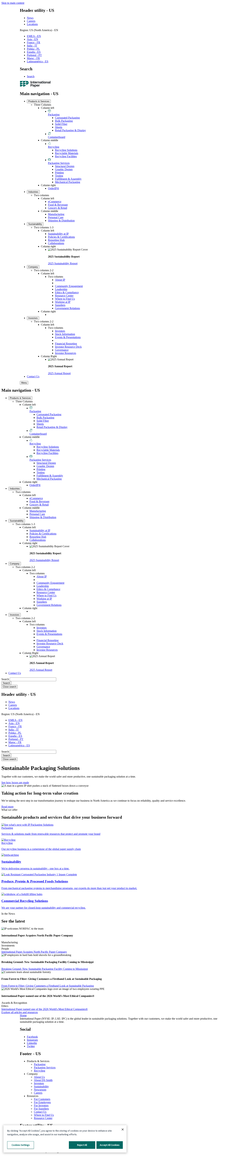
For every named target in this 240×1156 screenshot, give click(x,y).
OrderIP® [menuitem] (53, 188)
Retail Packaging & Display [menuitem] (70, 130)
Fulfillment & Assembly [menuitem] (68, 178)
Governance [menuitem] (62, 349)
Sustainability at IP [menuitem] (58, 233)
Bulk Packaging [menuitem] (64, 120)
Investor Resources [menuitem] (65, 353)
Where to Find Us (44, 1114)
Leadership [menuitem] (61, 289)
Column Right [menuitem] (49, 356)
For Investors (41, 1105)
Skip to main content (12, 2)
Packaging (40, 1064)
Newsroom (40, 1089)
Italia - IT (32, 45)
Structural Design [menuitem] (64, 166)
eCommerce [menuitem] (54, 201)
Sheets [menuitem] (58, 127)
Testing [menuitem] (59, 175)
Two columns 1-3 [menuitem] (43, 227)
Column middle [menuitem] (49, 140)
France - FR (33, 42)
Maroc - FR (33, 58)
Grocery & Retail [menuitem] (57, 207)
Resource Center (43, 1118)
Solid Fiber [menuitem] (61, 124)
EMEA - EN (34, 36)
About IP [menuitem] (60, 279)
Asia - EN (32, 39)
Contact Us (40, 1111)
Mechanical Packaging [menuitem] (67, 182)
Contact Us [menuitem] (33, 376)
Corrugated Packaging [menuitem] (67, 117)
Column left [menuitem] (47, 107)
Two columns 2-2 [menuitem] (43, 270)
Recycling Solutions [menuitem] (66, 150)
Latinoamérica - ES (37, 61)
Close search (9, 686)
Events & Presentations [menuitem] (68, 337)
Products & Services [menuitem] (38, 101)
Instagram (32, 1039)
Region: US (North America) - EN (39, 30)
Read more (7, 806)
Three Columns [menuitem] (42, 104)
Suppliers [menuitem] (60, 305)
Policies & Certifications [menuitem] (61, 236)
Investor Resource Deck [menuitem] (68, 346)
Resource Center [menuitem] (64, 295)
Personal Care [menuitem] (55, 217)
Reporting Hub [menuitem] (56, 240)
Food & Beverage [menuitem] (58, 204)
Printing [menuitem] (59, 172)
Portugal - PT (34, 55)
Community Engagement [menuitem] (69, 286)
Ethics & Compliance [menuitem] (67, 292)
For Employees (42, 1102)
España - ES (34, 51)
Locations (32, 24)
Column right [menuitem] (48, 185)
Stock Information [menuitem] (65, 334)
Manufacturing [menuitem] (56, 214)
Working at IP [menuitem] (62, 301)
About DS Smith (43, 1080)
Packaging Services (45, 1067)
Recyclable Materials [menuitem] (66, 153)
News (30, 17)
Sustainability (41, 1086)
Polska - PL (33, 48)
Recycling (39, 1070)
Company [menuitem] (33, 267)
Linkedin (32, 1043)
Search (30, 76)
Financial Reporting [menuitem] (66, 343)
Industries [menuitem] (33, 192)
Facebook (32, 1036)
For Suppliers (41, 1108)
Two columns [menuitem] (41, 195)
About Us (39, 1076)
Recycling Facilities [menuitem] (66, 156)
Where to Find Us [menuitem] (65, 298)
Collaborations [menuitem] (56, 243)
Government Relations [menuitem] (67, 308)
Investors (39, 1083)
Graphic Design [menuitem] (64, 169)
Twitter (31, 1046)
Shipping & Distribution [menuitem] (61, 220)
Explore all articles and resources (19, 1012)
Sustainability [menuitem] (35, 224)
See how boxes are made (15, 782)
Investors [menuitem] (33, 318)
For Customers (42, 1099)
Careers (31, 21)
